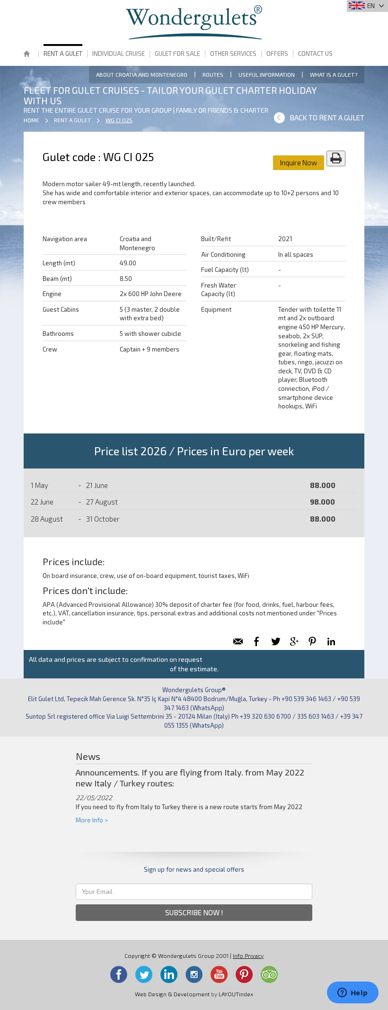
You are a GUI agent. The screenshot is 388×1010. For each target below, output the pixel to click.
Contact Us (315, 53)
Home (26, 54)
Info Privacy (248, 955)
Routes (213, 74)
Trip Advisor (269, 974)
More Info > (92, 820)
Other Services (233, 53)
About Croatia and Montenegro (141, 74)
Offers (277, 53)
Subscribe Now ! (194, 912)
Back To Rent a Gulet (327, 117)
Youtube (219, 974)
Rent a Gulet (63, 53)
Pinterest (244, 974)
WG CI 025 (119, 120)
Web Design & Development (172, 994)
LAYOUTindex (236, 994)
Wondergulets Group (194, 22)
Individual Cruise (118, 53)
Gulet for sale (177, 53)
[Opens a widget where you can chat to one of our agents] (352, 993)
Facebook (118, 974)
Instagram (194, 974)
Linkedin (168, 974)
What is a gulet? (333, 74)
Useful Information (266, 74)
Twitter (143, 974)
